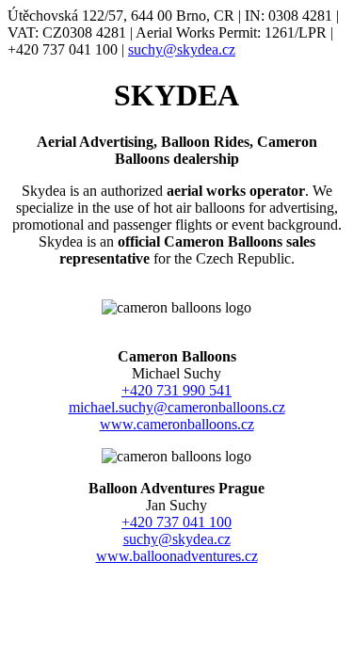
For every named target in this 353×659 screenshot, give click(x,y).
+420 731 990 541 (176, 390)
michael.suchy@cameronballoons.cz (177, 407)
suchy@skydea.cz (181, 49)
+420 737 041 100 (176, 522)
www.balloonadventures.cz (177, 556)
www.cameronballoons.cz (177, 424)
